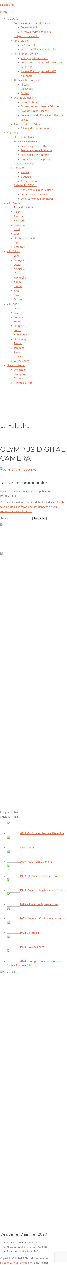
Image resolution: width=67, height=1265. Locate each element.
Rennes (18, 325)
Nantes (18, 286)
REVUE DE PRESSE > (25, 141)
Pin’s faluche (21, 40)
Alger (17, 211)
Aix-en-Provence (23, 207)
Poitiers (18, 317)
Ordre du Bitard (30, 102)
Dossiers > (20, 167)
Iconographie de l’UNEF (34, 58)
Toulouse (19, 347)
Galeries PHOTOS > (25, 185)
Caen (17, 233)
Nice (16, 290)
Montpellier (20, 277)
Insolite (25, 172)
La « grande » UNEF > (26, 53)
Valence (18, 356)
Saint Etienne (21, 334)
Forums (18, 378)
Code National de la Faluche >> (32, 23)
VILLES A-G (13, 203)
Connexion (20, 369)
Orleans (18, 299)
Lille (16, 255)
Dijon (17, 242)
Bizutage (26, 176)
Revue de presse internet (35, 154)
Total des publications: (20, 1251)
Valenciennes (21, 360)
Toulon (18, 343)
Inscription (20, 374)
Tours (17, 352)
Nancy (17, 282)
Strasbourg (20, 339)
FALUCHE (12, 18)
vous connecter (23, 491)
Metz (17, 273)
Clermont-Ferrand (24, 238)
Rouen (17, 330)
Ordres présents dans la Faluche (40, 106)
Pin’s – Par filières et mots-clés (38, 49)
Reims (17, 321)
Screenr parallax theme (13, 1262)
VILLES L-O (13, 251)
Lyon (17, 264)
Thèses (25, 84)
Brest (17, 229)
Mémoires (27, 88)
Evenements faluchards (34, 194)
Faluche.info (7, 4)
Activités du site (23, 383)
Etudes (25, 93)
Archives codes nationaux (36, 32)
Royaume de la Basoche (35, 111)
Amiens (18, 216)
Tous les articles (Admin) (28, 124)
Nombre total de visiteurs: (22, 1247)
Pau (16, 312)
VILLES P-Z (13, 304)
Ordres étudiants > (25, 97)
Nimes (17, 295)
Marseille (19, 268)
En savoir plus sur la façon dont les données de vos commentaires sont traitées (32, 507)
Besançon (19, 220)
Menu (3, 11)
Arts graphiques (30, 181)
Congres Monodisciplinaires (37, 198)
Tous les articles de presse (36, 159)
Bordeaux (19, 225)
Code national (29, 27)
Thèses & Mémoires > (26, 80)
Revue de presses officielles (37, 146)
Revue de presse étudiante (36, 150)
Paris (17, 308)
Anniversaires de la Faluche (37, 189)
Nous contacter (16, 365)
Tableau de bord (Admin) (35, 128)
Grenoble (19, 246)
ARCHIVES (13, 132)
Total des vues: (16, 1242)
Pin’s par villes (29, 45)
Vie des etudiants (24, 137)
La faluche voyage (24, 163)
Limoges (19, 260)
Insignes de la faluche (26, 36)
